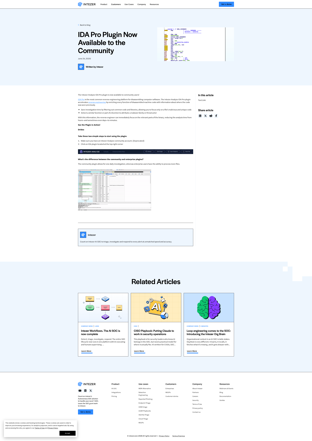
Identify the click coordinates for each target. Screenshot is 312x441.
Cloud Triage (143, 419)
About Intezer (197, 388)
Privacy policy (197, 408)
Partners (195, 392)
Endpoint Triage (144, 403)
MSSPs (141, 422)
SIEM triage (143, 407)
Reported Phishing (145, 399)
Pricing (114, 396)
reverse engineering (97, 102)
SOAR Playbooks (145, 411)
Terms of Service (178, 436)
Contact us (196, 412)
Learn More (86, 351)
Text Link (202, 100)
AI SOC (114, 388)
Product (115, 383)
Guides (222, 400)
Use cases (143, 383)
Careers (195, 396)
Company (197, 383)
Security (195, 400)
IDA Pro (81, 99)
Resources (224, 383)
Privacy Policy (53, 428)
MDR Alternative (145, 388)
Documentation (225, 396)
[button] (103, 4)
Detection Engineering (143, 393)
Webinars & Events (226, 388)
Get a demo (226, 4)
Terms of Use (40, 428)
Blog (221, 392)
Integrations (116, 392)
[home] (87, 4)
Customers (116, 4)
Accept (67, 433)
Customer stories (172, 396)
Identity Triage (144, 415)
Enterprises (170, 388)
